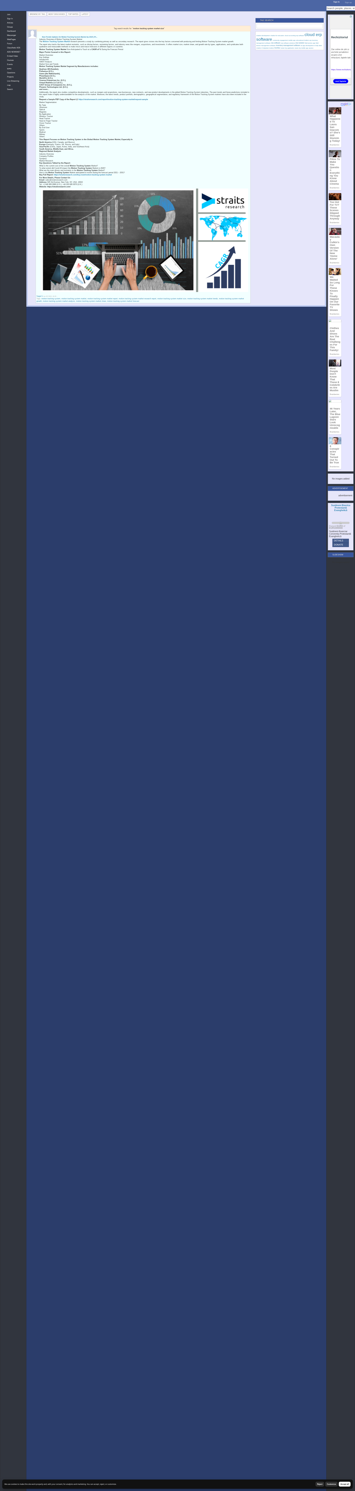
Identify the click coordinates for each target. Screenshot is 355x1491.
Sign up (348, 2)
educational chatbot (302, 40)
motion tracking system (50, 299)
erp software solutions (288, 43)
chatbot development (263, 35)
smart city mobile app (301, 48)
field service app (310, 43)
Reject (319, 1484)
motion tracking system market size (171, 299)
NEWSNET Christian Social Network (3, 3)
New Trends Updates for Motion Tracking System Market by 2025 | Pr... (69, 37)
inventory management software (288, 45)
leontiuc (277, 48)
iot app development (307, 45)
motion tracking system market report (103, 299)
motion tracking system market (73, 299)
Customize (331, 1484)
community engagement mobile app (284, 40)
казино (311, 48)
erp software (275, 43)
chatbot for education (277, 35)
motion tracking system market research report (137, 299)
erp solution (300, 43)
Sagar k (39, 296)
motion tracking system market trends (202, 299)
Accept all (344, 1484)
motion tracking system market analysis (59, 301)
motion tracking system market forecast (123, 301)
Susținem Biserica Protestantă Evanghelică (340, 507)
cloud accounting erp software (294, 35)
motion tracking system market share (91, 301)
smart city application (287, 48)
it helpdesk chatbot (268, 48)
